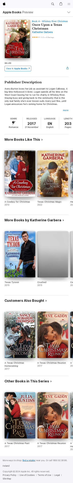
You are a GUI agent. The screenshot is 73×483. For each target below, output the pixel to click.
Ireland (6, 466)
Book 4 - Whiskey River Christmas (50, 21)
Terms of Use (44, 475)
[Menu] (69, 4)
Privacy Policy (9, 475)
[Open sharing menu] (67, 68)
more (65, 110)
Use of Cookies (27, 475)
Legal (57, 475)
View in (16, 68)
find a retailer (29, 460)
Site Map (7, 479)
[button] (53, 4)
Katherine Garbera (42, 32)
